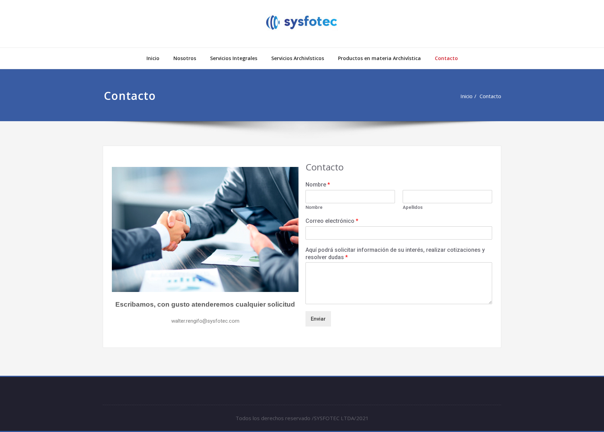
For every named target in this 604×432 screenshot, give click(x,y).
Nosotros (184, 58)
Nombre (317, 184)
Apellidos (413, 207)
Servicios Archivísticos (297, 58)
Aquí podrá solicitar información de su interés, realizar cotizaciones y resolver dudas (395, 254)
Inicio (152, 58)
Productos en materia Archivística (379, 58)
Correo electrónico (331, 221)
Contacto (446, 58)
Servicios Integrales (233, 58)
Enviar (318, 319)
